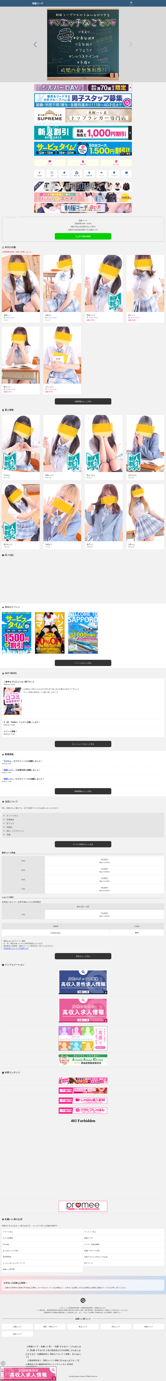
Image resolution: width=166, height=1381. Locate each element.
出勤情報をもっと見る (83, 401)
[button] (130, 44)
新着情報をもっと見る (83, 791)
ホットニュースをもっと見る (83, 744)
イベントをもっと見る (83, 663)
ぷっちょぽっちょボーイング (14, 1263)
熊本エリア (17, 1334)
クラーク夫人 (8, 1231)
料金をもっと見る (83, 956)
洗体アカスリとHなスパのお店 (96, 1256)
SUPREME (7, 1256)
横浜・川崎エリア (50, 1326)
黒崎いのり (8, 769)
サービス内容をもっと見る (83, 844)
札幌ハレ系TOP (9, 1269)
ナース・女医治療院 (92, 1244)
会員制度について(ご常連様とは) (16, 948)
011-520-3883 (83, 236)
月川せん (8, 761)
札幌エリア (17, 1326)
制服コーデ (88, 1238)
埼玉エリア (116, 1326)
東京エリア (83, 1326)
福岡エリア (148, 1326)
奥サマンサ (88, 1263)
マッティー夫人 (90, 1231)
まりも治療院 (8, 1238)
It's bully (6, 1244)
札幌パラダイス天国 (92, 1250)
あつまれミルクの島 (10, 1250)
